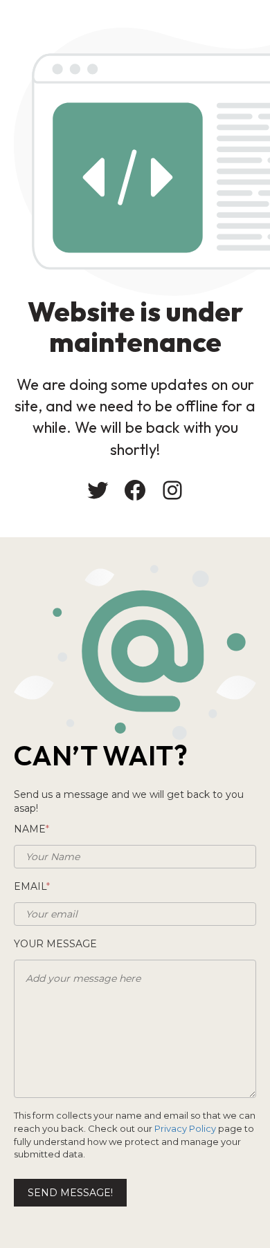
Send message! (70, 1192)
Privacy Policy (185, 1128)
